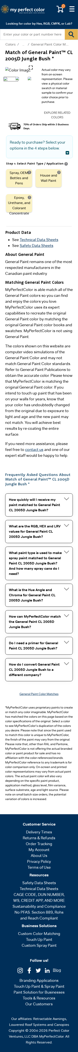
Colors (10, 44)
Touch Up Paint (39, 939)
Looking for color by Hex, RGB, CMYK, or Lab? (39, 23)
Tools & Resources (39, 998)
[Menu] (72, 9)
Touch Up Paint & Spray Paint (39, 986)
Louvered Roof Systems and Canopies (39, 1025)
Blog (57, 970)
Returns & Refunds (39, 838)
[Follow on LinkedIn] (47, 970)
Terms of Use (39, 867)
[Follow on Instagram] (20, 970)
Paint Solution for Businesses (39, 992)
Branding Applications (39, 980)
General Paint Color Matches (53, 44)
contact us (34, 449)
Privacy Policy (39, 861)
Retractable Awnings (49, 1019)
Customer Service (39, 824)
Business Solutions (39, 925)
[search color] (71, 34)
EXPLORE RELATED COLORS (57, 115)
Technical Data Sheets (39, 239)
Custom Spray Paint (39, 945)
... (23, 44)
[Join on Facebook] (29, 970)
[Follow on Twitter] (38, 970)
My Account (39, 849)
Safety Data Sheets (36, 245)
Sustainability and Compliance (39, 906)
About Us (39, 855)
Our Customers (39, 1004)
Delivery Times (39, 832)
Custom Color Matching (39, 933)
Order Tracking (39, 843)
